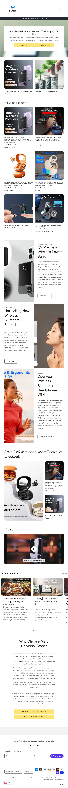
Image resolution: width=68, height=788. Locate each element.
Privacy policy (40, 777)
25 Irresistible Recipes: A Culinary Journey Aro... (15, 600)
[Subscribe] (34, 756)
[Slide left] (30, 630)
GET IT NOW (44, 296)
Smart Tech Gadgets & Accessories (18, 91)
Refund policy (49, 777)
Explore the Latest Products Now (34, 711)
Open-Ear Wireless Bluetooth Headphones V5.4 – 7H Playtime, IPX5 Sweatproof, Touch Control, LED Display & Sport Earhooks (49, 183)
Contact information (48, 779)
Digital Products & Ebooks (45, 91)
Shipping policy (59, 779)
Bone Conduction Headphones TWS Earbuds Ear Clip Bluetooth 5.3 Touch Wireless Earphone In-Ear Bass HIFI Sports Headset (48, 139)
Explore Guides (44, 45)
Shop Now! (24, 45)
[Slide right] (38, 630)
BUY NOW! (11, 361)
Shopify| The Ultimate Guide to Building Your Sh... (45, 601)
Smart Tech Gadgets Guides (34, 716)
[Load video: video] (34, 549)
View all (64, 573)
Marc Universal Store (18, 777)
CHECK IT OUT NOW (47, 437)
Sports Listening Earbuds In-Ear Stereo (16, 225)
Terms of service (59, 777)
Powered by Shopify (30, 777)
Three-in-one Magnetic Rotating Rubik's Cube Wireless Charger (48, 225)
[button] (4, 9)
